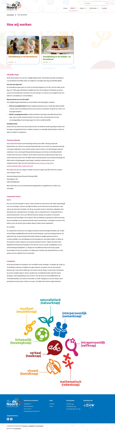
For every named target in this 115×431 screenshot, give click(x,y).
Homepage (10, 15)
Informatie (93, 8)
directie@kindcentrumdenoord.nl (32, 411)
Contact (104, 8)
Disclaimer (24, 426)
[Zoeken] (106, 3)
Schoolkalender (70, 406)
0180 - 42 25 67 (27, 408)
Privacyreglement (39, 426)
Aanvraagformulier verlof (72, 409)
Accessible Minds (17, 428)
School (72, 8)
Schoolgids (69, 404)
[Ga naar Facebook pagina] (8, 419)
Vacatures (51, 403)
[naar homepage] (14, 407)
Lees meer (11, 62)
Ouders (82, 8)
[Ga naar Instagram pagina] (11, 419)
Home (65, 8)
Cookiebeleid (31, 426)
